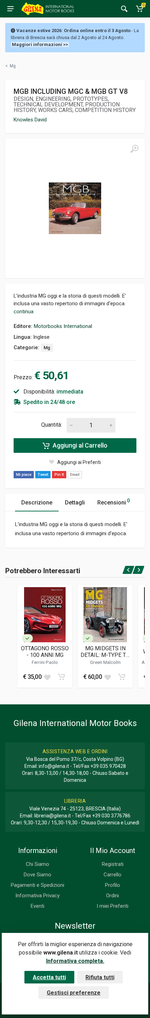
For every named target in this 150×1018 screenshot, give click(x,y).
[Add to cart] (61, 677)
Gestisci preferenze (73, 992)
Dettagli (75, 502)
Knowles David (30, 120)
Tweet (43, 474)
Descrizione (36, 502)
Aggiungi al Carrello (79, 445)
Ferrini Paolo (45, 662)
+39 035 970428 (108, 766)
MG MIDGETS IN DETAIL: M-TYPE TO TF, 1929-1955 (105, 651)
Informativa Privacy (37, 895)
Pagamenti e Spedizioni (37, 885)
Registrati (112, 864)
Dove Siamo (37, 874)
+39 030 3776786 (111, 815)
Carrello (112, 874)
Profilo (112, 885)
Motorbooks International (63, 326)
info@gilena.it (54, 766)
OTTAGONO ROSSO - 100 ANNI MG (45, 651)
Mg (47, 347)
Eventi (37, 906)
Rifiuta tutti (99, 977)
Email (75, 474)
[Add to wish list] (47, 676)
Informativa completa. (75, 961)
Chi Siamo (37, 864)
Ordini (112, 895)
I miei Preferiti (112, 906)
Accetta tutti (49, 977)
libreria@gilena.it (52, 815)
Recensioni (113, 502)
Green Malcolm (105, 662)
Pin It (59, 474)
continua (23, 311)
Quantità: (51, 424)
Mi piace (23, 474)
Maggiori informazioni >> (40, 44)
